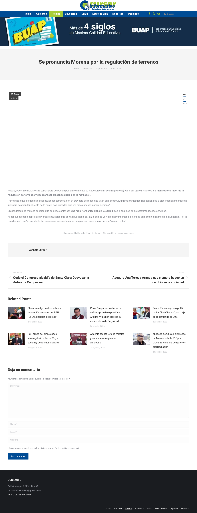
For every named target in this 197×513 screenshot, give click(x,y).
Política (14, 98)
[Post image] (16, 313)
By (96, 233)
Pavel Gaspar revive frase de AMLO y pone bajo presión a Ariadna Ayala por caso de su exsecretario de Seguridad (105, 315)
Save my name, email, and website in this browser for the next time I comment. (44, 448)
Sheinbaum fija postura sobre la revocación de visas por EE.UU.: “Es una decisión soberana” (44, 312)
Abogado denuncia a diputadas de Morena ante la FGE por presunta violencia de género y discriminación (169, 340)
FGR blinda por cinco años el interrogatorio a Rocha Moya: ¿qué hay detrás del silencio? (43, 338)
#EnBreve (15, 94)
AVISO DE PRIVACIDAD (19, 494)
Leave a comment (126, 233)
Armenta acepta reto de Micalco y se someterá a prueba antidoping (107, 338)
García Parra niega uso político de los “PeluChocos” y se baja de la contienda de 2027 (169, 312)
